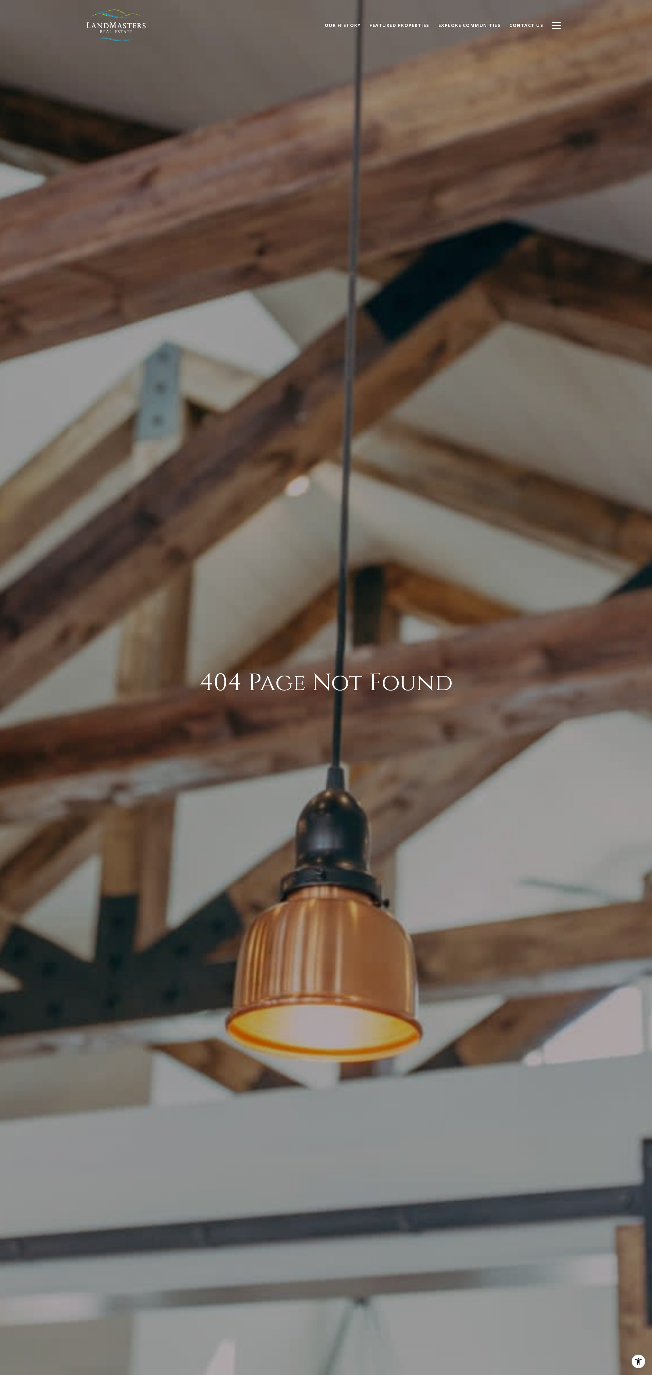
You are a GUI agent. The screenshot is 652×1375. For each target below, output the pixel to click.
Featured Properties (399, 25)
